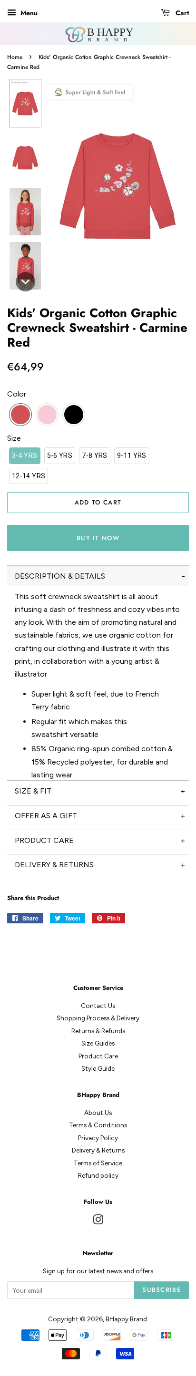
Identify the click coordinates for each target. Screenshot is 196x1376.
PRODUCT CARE (44, 840)
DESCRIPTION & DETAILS (60, 576)
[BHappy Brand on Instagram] (98, 1221)
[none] (25, 103)
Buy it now (98, 538)
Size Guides (98, 1043)
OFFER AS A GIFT (46, 815)
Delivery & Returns (98, 1150)
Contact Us (98, 1005)
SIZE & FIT (33, 790)
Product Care (98, 1056)
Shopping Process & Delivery (98, 1018)
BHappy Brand (126, 1319)
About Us (98, 1112)
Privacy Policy (98, 1138)
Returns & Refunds (98, 1031)
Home (14, 57)
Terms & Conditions (98, 1125)
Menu (28, 13)
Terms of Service (98, 1163)
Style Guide (98, 1068)
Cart (181, 13)
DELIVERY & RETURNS (54, 864)
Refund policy (98, 1175)
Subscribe (161, 1289)
